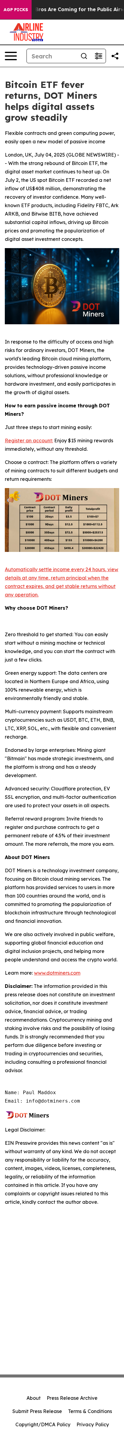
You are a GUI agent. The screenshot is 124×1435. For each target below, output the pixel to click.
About (33, 1398)
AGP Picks (16, 9)
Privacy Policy (92, 1424)
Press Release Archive (72, 1398)
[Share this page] (115, 56)
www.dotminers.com (57, 973)
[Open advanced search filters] (98, 56)
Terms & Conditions (90, 1411)
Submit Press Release (37, 1411)
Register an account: (29, 440)
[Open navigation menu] (11, 56)
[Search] (84, 56)
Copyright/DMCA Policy (42, 1424)
